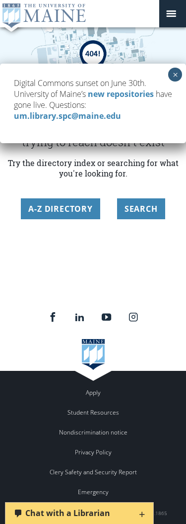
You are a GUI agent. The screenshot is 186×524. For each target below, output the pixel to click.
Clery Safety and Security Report (93, 472)
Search (141, 208)
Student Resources (93, 412)
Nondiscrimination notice (93, 432)
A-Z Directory (60, 208)
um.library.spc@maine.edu (67, 115)
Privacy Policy (93, 452)
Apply (93, 392)
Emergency (93, 492)
